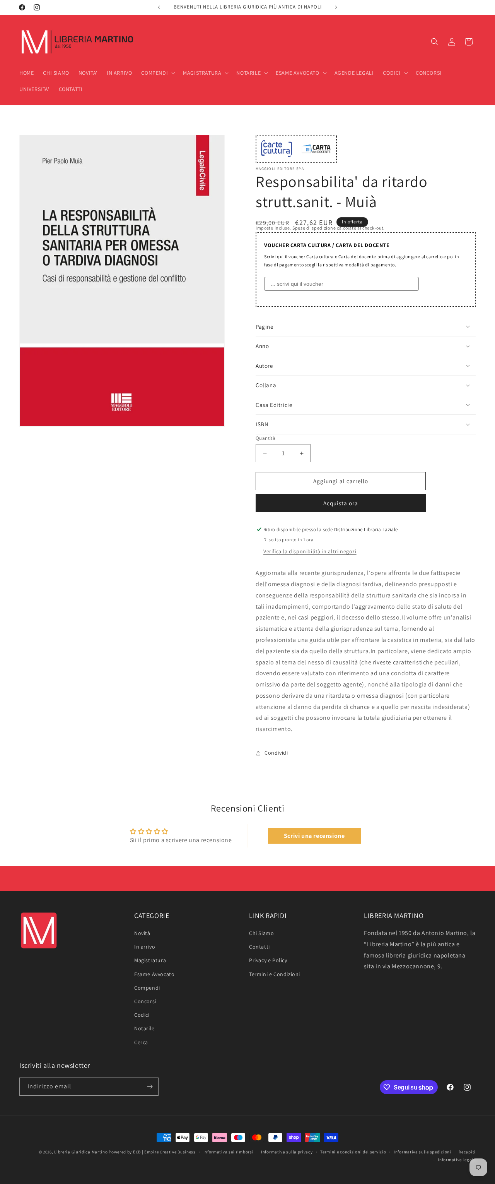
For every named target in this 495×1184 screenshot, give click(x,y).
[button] (157, 73)
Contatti (259, 946)
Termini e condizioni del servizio (353, 1152)
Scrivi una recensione (314, 836)
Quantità (265, 438)
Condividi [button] (276, 752)
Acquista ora (340, 503)
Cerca (141, 1042)
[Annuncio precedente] (158, 7)
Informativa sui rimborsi (228, 1152)
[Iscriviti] (149, 1087)
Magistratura (150, 960)
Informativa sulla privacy (287, 1152)
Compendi (147, 987)
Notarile (144, 1028)
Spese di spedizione (314, 228)
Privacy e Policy (268, 960)
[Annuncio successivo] (336, 7)
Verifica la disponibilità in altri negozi (310, 551)
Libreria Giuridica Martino (81, 1152)
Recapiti (467, 1152)
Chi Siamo (261, 933)
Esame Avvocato (154, 974)
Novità (142, 933)
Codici (142, 1014)
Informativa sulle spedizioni (422, 1152)
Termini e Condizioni (274, 974)
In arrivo (144, 946)
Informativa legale (457, 1159)
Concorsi (145, 1001)
